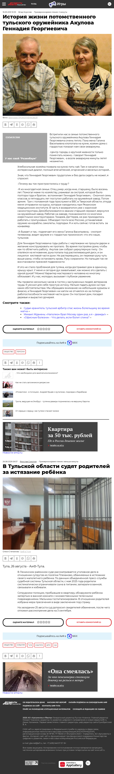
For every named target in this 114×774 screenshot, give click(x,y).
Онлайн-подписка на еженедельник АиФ (88, 702)
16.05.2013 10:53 (9, 12)
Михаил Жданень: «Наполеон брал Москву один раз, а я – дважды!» (65, 314)
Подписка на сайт (31, 706)
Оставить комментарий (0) (89, 329)
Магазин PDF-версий (56, 702)
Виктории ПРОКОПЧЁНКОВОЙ (23, 118)
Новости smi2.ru (12, 452)
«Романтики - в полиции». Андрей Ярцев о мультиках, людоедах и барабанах (51, 392)
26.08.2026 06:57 (10, 461)
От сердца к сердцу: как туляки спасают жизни (37, 411)
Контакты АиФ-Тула (51, 706)
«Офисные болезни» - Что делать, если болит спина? (56, 317)
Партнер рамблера (48, 763)
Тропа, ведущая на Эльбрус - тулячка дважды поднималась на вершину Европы (52, 401)
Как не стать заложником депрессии (32, 382)
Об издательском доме (34, 702)
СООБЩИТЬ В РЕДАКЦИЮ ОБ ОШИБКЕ (89, 709)
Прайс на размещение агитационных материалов (46, 709)
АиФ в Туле (25, 551)
